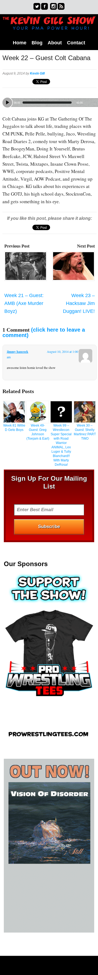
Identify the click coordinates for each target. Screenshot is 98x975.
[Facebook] (44, 6)
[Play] (7, 102)
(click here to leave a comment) (43, 332)
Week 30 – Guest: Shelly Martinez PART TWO (85, 432)
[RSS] (61, 6)
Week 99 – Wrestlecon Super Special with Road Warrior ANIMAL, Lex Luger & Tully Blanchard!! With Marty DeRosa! (61, 445)
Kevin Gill (37, 73)
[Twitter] (36, 6)
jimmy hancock (17, 351)
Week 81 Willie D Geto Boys (14, 428)
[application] (49, 101)
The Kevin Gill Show (49, 26)
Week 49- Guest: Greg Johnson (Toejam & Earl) (37, 432)
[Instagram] (53, 6)
